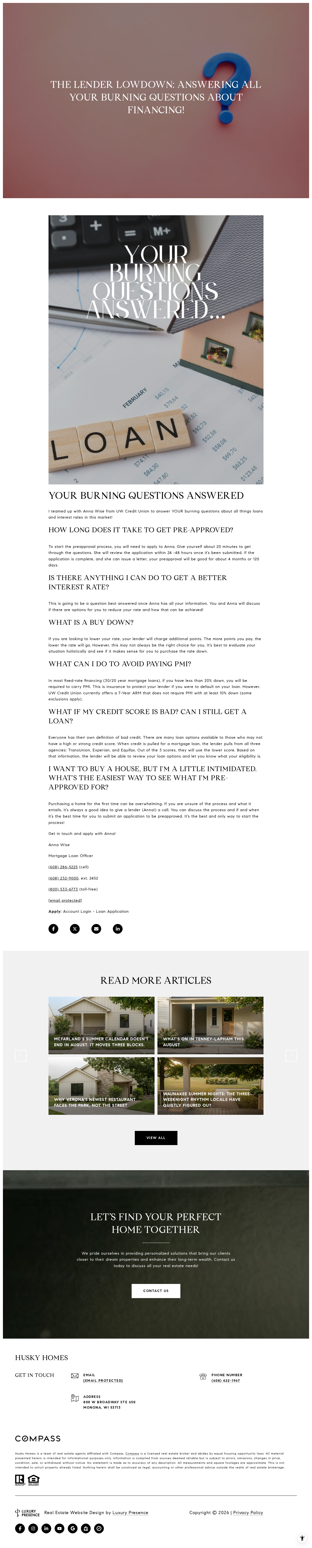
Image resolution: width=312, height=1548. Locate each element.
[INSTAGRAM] (33, 1528)
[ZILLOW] (86, 1528)
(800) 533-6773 (63, 889)
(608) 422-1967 (226, 1381)
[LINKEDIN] (46, 1528)
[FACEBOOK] (20, 1528)
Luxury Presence (130, 1512)
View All (156, 1138)
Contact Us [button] (156, 1291)
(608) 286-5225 (63, 867)
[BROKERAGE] (99, 1528)
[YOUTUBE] (59, 1528)
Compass (132, 1453)
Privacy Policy (248, 1512)
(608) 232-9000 (63, 878)
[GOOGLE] (73, 1528)
